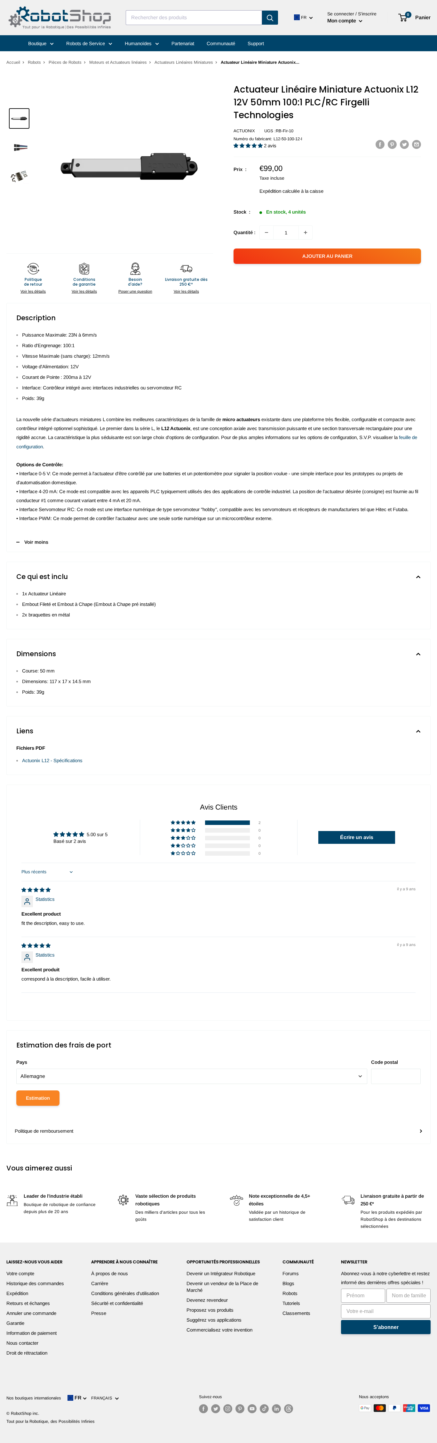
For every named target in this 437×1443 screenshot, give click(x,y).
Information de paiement (31, 1333)
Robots (34, 62)
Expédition (17, 1293)
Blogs (288, 1283)
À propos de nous (109, 1273)
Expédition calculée (279, 191)
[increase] (305, 232)
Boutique (38, 43)
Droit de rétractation (26, 1353)
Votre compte (20, 1273)
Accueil (13, 62)
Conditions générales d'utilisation (125, 1293)
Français (103, 1398)
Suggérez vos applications (214, 1320)
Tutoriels (291, 1303)
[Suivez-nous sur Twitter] (215, 1408)
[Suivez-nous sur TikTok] (264, 1408)
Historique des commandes (35, 1283)
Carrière (99, 1283)
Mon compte (342, 20)
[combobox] (194, 17)
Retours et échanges (28, 1303)
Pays (21, 1062)
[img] (36, 890)
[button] (249, 145)
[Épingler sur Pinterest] (392, 144)
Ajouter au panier (327, 256)
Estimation (38, 1098)
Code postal (384, 1062)
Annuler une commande (31, 1313)
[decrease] (266, 232)
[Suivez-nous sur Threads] (288, 1408)
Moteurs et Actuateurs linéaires (118, 62)
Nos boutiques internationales (33, 1398)
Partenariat (182, 43)
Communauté (221, 43)
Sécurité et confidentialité (117, 1303)
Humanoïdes (139, 43)
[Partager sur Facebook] (380, 144)
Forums (290, 1273)
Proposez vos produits (210, 1310)
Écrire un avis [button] (356, 837)
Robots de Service (86, 43)
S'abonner (386, 1327)
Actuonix (244, 130)
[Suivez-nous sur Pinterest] (239, 1408)
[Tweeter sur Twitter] (404, 144)
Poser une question (135, 291)
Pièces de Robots (65, 62)
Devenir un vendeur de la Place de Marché (222, 1287)
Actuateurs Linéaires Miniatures (184, 62)
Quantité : (245, 232)
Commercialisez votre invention (219, 1330)
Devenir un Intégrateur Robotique (221, 1273)
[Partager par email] (416, 144)
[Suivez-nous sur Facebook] (203, 1408)
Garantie (15, 1323)
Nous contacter (22, 1343)
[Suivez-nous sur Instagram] (227, 1408)
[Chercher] (270, 18)
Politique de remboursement (44, 1131)
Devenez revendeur (207, 1300)
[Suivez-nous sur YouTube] (252, 1408)
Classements (296, 1313)
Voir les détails (33, 291)
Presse (98, 1313)
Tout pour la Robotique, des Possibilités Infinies (50, 1421)
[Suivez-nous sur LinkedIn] (276, 1408)
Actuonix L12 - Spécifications (52, 760)
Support (256, 43)
